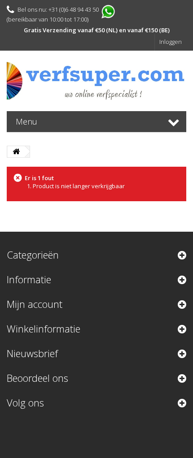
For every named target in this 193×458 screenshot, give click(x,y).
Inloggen (170, 42)
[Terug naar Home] (16, 151)
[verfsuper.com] (96, 81)
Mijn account (34, 304)
